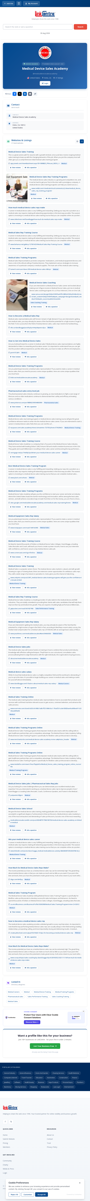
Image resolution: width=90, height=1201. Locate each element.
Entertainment (69, 1087)
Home (5, 1135)
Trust (49, 1143)
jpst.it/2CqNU (15, 352)
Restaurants (45, 1087)
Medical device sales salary (20, 672)
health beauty (29, 1082)
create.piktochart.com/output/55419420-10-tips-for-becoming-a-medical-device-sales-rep (41, 933)
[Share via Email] (30, 94)
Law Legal (56, 1087)
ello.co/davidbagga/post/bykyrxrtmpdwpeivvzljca (28, 328)
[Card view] (77, 141)
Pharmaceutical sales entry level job (23, 391)
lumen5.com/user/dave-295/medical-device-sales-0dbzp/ (30, 269)
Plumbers (80, 1082)
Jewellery (7, 1082)
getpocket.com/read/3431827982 (22, 608)
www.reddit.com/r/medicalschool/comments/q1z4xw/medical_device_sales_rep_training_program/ (56, 189)
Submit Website (9, 1139)
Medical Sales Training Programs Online (25, 727)
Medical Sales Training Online (21, 697)
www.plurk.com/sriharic (18, 478)
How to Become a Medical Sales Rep (23, 316)
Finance (74, 1078)
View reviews (16, 168)
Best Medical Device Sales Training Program (27, 466)
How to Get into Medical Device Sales (24, 341)
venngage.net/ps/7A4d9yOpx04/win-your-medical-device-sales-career (35, 453)
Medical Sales (13, 1001)
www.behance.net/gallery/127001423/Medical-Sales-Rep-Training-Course (36, 244)
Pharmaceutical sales (15, 997)
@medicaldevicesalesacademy (45, 73)
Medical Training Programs (64, 992)
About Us (50, 1135)
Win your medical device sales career (24, 839)
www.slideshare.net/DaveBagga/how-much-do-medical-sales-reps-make (36, 219)
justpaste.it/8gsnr (16, 795)
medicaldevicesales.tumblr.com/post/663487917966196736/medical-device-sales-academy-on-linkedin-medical (46, 821)
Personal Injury (68, 1082)
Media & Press (8, 1169)
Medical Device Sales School (20, 808)
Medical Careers (14, 992)
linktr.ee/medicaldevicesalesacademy (23, 377)
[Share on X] (20, 94)
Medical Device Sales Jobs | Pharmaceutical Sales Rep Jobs (33, 783)
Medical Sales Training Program (22, 893)
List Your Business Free (44, 1046)
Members (6, 1147)
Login (46, 83)
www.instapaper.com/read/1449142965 (24, 528)
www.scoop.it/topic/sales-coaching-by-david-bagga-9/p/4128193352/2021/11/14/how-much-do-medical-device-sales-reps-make (46, 959)
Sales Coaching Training (60, 997)
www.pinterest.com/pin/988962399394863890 (26, 403)
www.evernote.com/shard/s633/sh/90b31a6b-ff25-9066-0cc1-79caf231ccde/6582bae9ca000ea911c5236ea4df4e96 (45, 709)
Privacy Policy (52, 1147)
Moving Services (20, 1087)
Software (17, 1082)
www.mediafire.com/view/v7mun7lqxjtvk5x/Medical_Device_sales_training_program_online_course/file (45, 765)
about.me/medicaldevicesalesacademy (24, 658)
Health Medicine (73, 1073)
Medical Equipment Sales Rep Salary (23, 516)
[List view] (82, 141)
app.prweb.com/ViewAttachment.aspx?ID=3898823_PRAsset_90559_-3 (34, 163)
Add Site (10, 3)
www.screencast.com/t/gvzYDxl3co (22, 553)
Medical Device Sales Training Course (24, 441)
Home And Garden (42, 1073)
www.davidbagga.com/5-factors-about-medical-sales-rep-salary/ (33, 683)
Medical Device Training (42, 992)
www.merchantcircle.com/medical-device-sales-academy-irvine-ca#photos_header (39, 739)
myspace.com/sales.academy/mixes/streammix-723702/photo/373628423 (36, 428)
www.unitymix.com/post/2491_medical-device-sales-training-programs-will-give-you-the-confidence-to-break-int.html (46, 578)
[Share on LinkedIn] (25, 94)
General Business (25, 1073)
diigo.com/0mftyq (16, 879)
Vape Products (53, 1082)
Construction (63, 1078)
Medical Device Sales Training (21, 152)
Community (7, 1161)
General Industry (9, 1073)
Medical (27, 992)
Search (80, 27)
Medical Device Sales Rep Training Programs (48, 177)
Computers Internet (10, 1078)
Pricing (5, 1143)
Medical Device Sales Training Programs (25, 366)
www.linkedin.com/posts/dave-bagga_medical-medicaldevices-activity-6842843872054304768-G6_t (45, 851)
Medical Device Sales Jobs (19, 647)
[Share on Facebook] (15, 94)
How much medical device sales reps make (26, 207)
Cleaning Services (58, 1073)
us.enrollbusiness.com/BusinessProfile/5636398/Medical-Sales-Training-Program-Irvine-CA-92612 (44, 904)
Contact (50, 1139)
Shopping (33, 1087)
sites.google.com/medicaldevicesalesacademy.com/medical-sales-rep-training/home (40, 503)
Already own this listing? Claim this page (45, 1052)
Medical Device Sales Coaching (43, 282)
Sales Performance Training (37, 997)
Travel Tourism (27, 1078)
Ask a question (32, 168)
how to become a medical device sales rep (26, 921)
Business (41, 1082)
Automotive (51, 1078)
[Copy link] (35, 94)
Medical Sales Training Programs (22, 257)
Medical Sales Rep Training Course (23, 232)
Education (39, 1078)
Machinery (7, 1087)
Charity (5, 1165)
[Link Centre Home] (45, 14)
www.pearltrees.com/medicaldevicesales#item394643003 (30, 633)
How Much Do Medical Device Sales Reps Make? (28, 868)
